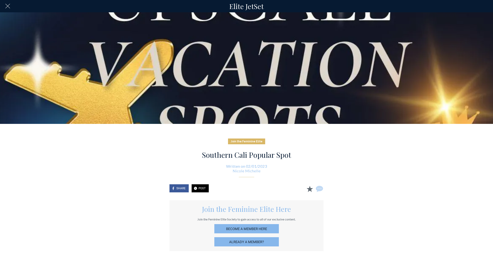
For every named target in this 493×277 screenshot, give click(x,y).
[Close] (7, 6)
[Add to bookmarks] (309, 188)
